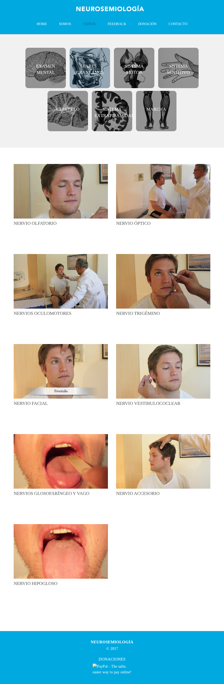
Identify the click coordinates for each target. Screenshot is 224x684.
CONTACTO (178, 24)
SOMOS (65, 24)
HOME (42, 24)
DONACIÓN (147, 24)
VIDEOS (89, 24)
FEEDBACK (117, 24)
